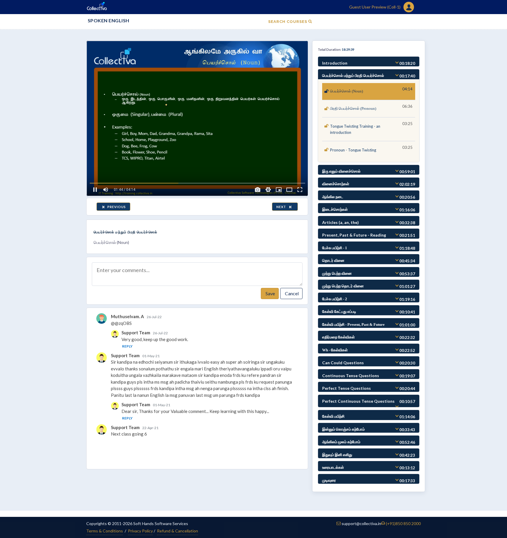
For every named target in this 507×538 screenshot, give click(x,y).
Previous (116, 207)
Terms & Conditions (104, 530)
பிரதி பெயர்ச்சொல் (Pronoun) (353, 108)
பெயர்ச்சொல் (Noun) (346, 91)
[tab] (368, 62)
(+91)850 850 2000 (403, 523)
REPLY (127, 346)
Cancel (291, 293)
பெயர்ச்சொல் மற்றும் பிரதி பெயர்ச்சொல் (126, 232)
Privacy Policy (140, 530)
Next (282, 207)
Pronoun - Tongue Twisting (353, 150)
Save (270, 293)
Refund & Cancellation (177, 530)
